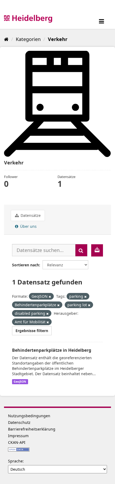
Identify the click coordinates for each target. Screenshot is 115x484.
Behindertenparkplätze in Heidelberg (51, 350)
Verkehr (57, 39)
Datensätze (30, 215)
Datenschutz (19, 422)
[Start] (6, 39)
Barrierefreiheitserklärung (31, 429)
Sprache (15, 461)
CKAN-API (16, 442)
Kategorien (28, 39)
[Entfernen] (50, 297)
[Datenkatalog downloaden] (97, 250)
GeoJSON (20, 381)
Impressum (18, 435)
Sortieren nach (25, 264)
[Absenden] (81, 250)
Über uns (28, 226)
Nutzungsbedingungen (29, 415)
